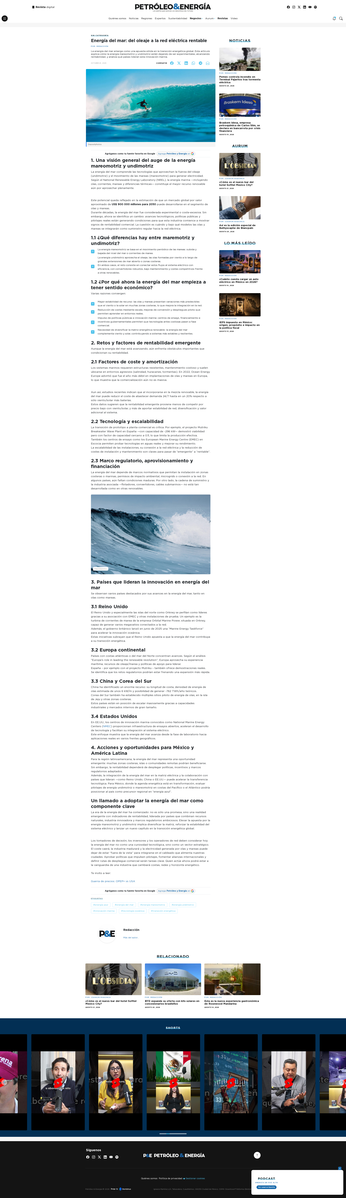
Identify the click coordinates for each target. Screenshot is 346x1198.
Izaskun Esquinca (235, 178)
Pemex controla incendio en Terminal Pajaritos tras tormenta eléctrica (239, 79)
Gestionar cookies (195, 1178)
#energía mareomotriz (152, 905)
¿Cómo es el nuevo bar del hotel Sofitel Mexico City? (236, 183)
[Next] (342, 1082)
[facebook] (289, 7)
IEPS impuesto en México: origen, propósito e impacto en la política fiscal (239, 325)
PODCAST (266, 1178)
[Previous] (4, 1082)
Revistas (223, 18)
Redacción (102, 46)
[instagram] (294, 7)
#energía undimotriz (183, 905)
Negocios (195, 18)
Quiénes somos (117, 18)
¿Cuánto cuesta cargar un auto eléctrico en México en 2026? (239, 280)
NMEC (107, 726)
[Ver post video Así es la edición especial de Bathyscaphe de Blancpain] (240, 207)
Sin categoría (100, 36)
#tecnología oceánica (132, 911)
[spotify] (316, 7)
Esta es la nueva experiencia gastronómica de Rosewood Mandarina (231, 1002)
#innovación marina (103, 911)
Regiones (146, 18)
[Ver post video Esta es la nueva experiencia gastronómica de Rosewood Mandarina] (232, 979)
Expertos (160, 18)
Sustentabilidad (177, 18)
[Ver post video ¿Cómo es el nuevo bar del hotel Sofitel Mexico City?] (240, 164)
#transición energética (163, 911)
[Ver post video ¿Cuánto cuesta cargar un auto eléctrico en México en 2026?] (240, 261)
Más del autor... (131, 937)
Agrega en (174, 153)
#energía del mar (124, 905)
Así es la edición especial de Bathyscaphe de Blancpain (237, 226)
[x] (300, 7)
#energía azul (100, 905)
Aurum (209, 18)
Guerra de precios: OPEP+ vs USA (113, 881)
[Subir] (257, 1155)
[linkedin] (305, 7)
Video (234, 18)
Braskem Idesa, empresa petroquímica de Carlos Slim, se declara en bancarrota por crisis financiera (239, 126)
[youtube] (311, 7)
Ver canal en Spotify (266, 1187)
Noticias (134, 18)
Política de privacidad (170, 1178)
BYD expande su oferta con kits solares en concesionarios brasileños (172, 1002)
